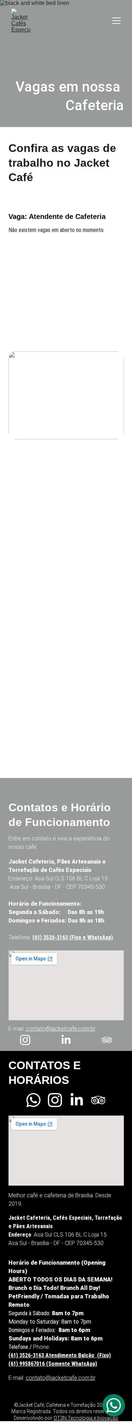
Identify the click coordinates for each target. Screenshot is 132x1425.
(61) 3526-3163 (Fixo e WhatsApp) (72, 937)
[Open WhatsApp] (113, 1405)
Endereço (20, 878)
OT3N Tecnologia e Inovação (86, 1418)
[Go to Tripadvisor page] (107, 1040)
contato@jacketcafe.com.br (60, 1028)
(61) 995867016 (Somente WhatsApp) (52, 1363)
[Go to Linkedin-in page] (69, 1040)
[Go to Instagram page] (28, 1040)
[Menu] (116, 21)
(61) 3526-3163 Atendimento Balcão (52, 1355)
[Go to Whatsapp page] (37, 1100)
